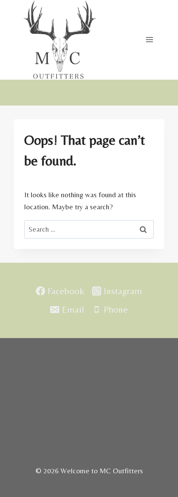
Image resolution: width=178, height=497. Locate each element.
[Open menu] (149, 40)
